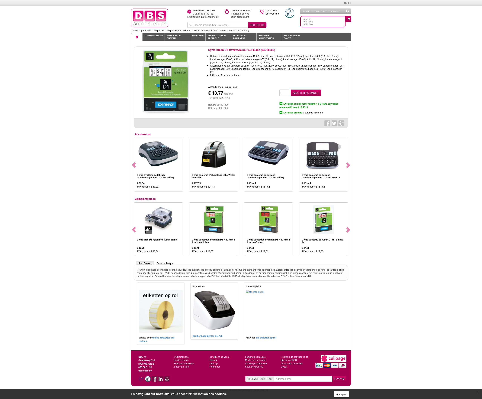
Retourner (215, 366)
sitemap (214, 363)
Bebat (284, 366)
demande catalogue (255, 356)
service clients (181, 359)
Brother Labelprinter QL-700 (207, 336)
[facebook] (155, 380)
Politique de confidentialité (294, 356)
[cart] (348, 19)
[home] (156, 17)
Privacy (213, 359)
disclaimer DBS (289, 359)
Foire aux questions (184, 363)
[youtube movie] (167, 380)
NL (345, 3)
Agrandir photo (215, 86)
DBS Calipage (181, 356)
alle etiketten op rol (266, 337)
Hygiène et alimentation (266, 37)
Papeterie (198, 35)
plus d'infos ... (232, 86)
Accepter (341, 394)
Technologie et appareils (217, 37)
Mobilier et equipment (239, 37)
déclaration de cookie (292, 363)
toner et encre (153, 35)
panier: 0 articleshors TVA (308, 21)
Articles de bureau (174, 37)
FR (349, 3)
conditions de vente (220, 356)
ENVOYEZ (339, 378)
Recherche (257, 24)
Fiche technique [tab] (164, 263)
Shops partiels (181, 366)
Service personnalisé (256, 363)
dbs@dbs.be (272, 13)
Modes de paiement (255, 359)
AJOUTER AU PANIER (306, 93)
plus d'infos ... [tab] (145, 263)
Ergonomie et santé (292, 37)
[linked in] (161, 380)
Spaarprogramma (254, 366)
